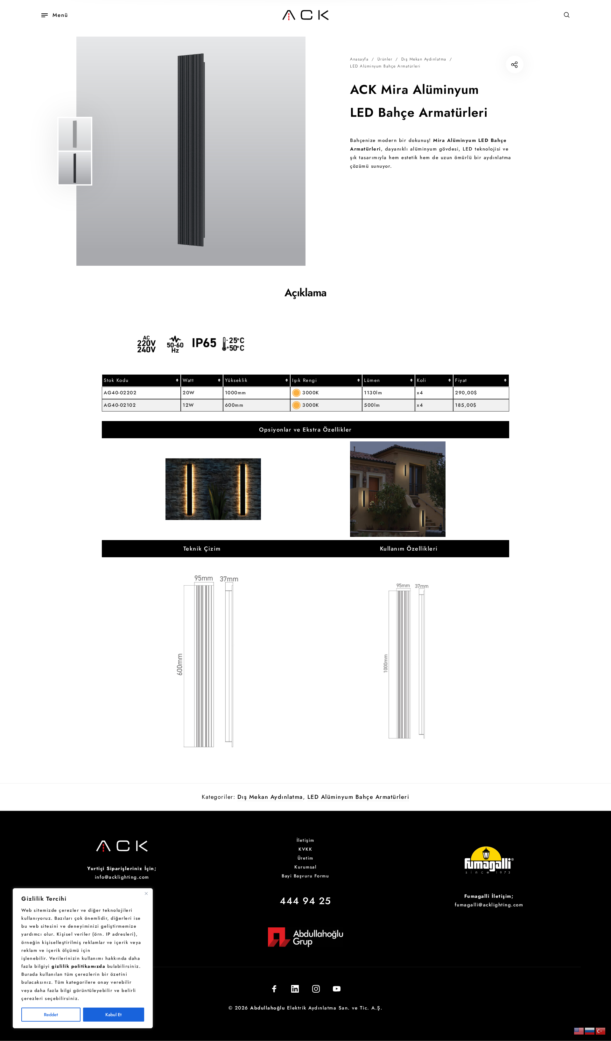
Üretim (305, 858)
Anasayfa (359, 59)
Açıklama (305, 292)
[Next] (284, 151)
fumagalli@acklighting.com (489, 904)
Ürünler (385, 59)
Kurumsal (305, 867)
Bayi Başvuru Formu (305, 876)
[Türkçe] (600, 1030)
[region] (83, 958)
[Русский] (590, 1030)
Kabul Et (113, 1014)
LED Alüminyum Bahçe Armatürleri (385, 66)
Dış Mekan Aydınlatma (423, 59)
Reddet (51, 1014)
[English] (579, 1030)
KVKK (305, 849)
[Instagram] (316, 989)
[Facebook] (274, 989)
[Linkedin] (295, 989)
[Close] (146, 893)
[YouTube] (337, 989)
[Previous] (109, 151)
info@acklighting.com (122, 877)
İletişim (305, 840)
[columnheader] (141, 380)
